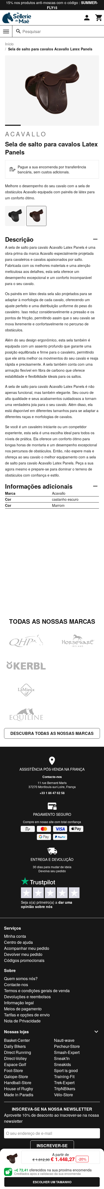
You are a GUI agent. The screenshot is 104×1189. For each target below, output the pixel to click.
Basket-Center (17, 1040)
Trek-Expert (64, 1082)
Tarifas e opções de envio (27, 1015)
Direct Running (17, 1052)
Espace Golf (15, 1064)
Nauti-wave (64, 1040)
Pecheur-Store (67, 1046)
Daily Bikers (15, 1046)
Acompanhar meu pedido (26, 948)
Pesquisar (31, 31)
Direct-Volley (15, 1058)
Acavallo (26, 134)
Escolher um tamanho (52, 1182)
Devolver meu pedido (23, 954)
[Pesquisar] (18, 31)
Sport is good (66, 1070)
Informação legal (19, 1003)
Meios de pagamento (23, 1009)
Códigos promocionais (24, 960)
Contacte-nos (52, 777)
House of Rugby (18, 1088)
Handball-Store (17, 1082)
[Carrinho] (99, 18)
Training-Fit (64, 1076)
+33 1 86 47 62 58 (52, 793)
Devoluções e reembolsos (27, 996)
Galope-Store (16, 1076)
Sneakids (62, 1064)
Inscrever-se (52, 1145)
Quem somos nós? (21, 978)
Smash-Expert (67, 1052)
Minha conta (15, 936)
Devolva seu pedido (52, 871)
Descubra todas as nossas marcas (52, 733)
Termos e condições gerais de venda (37, 990)
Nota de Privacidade (22, 1021)
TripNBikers (64, 1088)
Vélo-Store (63, 1095)
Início (9, 43)
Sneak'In (62, 1058)
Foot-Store (13, 1070)
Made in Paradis (18, 1095)
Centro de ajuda (18, 942)
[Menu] (6, 31)
